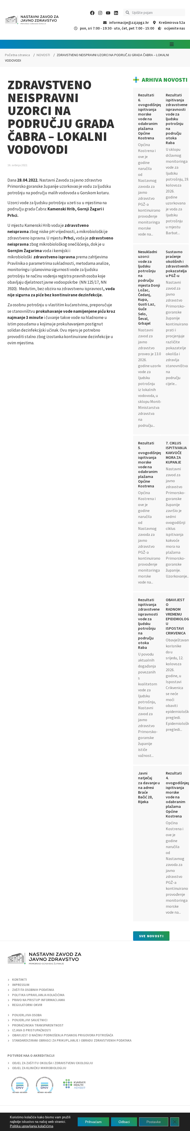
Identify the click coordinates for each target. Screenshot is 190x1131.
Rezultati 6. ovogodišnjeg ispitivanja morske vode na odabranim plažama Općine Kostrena (150, 116)
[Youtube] (108, 13)
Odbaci (124, 1122)
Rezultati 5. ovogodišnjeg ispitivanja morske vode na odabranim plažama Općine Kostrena (150, 464)
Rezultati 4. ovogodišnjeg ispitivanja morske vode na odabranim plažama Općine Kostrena (178, 795)
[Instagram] (100, 13)
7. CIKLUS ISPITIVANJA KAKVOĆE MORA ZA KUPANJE (176, 452)
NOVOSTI (43, 55)
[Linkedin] (116, 13)
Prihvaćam (93, 1122)
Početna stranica (17, 55)
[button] (171, 44)
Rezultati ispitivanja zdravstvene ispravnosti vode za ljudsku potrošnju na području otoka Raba (176, 118)
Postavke (153, 1122)
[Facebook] (92, 13)
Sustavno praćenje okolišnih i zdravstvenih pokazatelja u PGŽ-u (177, 263)
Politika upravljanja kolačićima (31, 1126)
